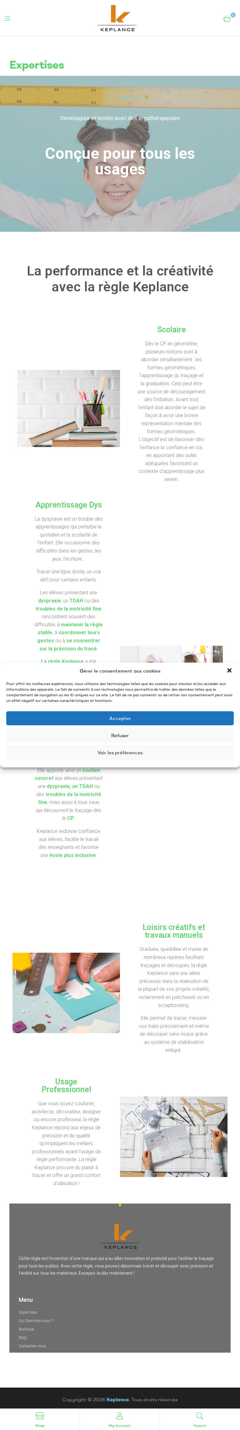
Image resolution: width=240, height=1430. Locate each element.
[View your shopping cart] (227, 18)
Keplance (118, 1399)
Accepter (120, 718)
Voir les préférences (120, 753)
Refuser (120, 735)
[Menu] (7, 18)
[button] (230, 671)
